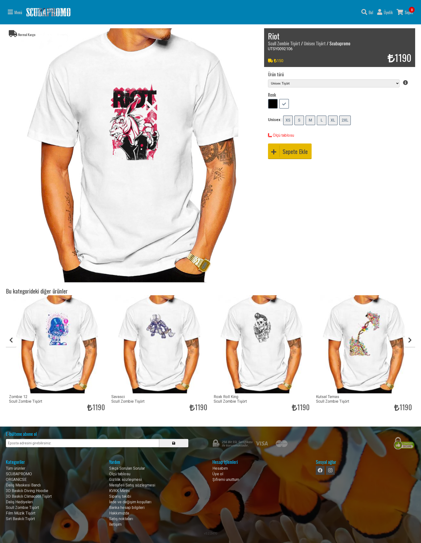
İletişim (115, 524)
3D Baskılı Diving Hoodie (27, 490)
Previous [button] (11, 340)
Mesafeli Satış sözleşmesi (132, 485)
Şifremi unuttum (225, 479)
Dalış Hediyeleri (19, 502)
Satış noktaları (121, 518)
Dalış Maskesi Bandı (23, 485)
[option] (133, 155)
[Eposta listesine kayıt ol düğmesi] (173, 443)
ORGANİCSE (16, 479)
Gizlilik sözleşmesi (125, 479)
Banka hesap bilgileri (126, 507)
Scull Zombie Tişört (284, 43)
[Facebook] (320, 470)
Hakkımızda (119, 513)
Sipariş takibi (120, 496)
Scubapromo (48, 12)
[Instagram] (330, 470)
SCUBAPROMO (19, 474)
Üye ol (217, 474)
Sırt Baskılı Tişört (20, 518)
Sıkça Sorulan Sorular (127, 468)
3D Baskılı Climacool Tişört (29, 496)
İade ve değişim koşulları (130, 502)
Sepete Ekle (295, 151)
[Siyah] (273, 104)
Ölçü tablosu (283, 135)
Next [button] (410, 340)
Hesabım (220, 468)
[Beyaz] (284, 104)
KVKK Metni (119, 490)
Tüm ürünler (15, 468)
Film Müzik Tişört (20, 513)
